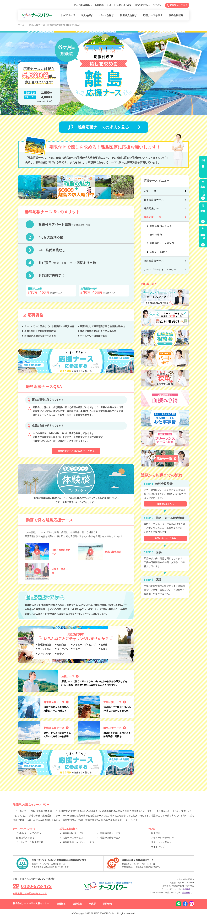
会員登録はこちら (165, 504)
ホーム (21, 25)
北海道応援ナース (154, 260)
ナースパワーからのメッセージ (161, 269)
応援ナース (150, 191)
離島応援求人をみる (161, 226)
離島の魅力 (156, 234)
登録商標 (186, 889)
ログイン (157, 5)
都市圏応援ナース (154, 199)
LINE (178, 903)
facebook (185, 903)
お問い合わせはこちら (165, 538)
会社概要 (99, 5)
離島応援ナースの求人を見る (103, 127)
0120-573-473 (36, 886)
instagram (191, 903)
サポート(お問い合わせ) (119, 5)
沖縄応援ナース (152, 208)
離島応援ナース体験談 (162, 243)
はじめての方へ (142, 5)
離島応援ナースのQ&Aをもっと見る (76, 451)
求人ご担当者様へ (83, 5)
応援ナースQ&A (158, 252)
